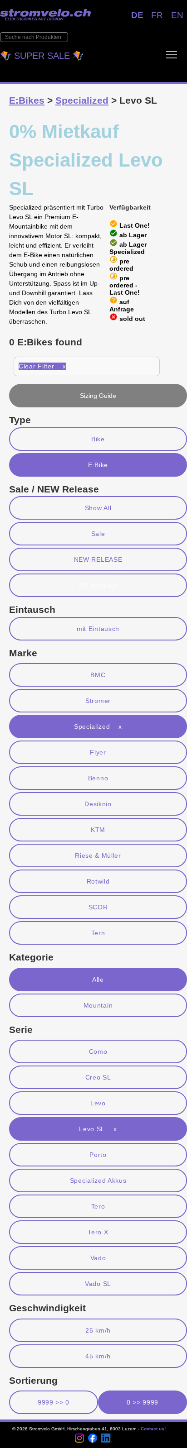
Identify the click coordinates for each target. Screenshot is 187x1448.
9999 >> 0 (53, 1402)
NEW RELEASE (98, 559)
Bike (98, 439)
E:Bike (98, 464)
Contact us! (153, 1428)
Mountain (98, 1005)
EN (177, 15)
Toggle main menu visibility (171, 54)
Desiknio (98, 804)
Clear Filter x (42, 366)
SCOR (98, 907)
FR (157, 15)
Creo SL (98, 1077)
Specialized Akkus (98, 1180)
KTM (98, 829)
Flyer (98, 752)
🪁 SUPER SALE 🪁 (42, 56)
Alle (98, 979)
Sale (98, 533)
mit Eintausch (98, 628)
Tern (98, 933)
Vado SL (98, 1283)
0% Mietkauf (98, 585)
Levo (98, 1103)
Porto (97, 1154)
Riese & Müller (98, 855)
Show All (98, 507)
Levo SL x (98, 1129)
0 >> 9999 (142, 1402)
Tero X (98, 1232)
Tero (98, 1206)
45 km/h (98, 1356)
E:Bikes (26, 100)
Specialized (81, 100)
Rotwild (98, 881)
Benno (98, 778)
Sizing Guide (98, 395)
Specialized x (98, 726)
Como (98, 1051)
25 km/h (98, 1330)
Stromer (98, 700)
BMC (97, 675)
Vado (98, 1258)
